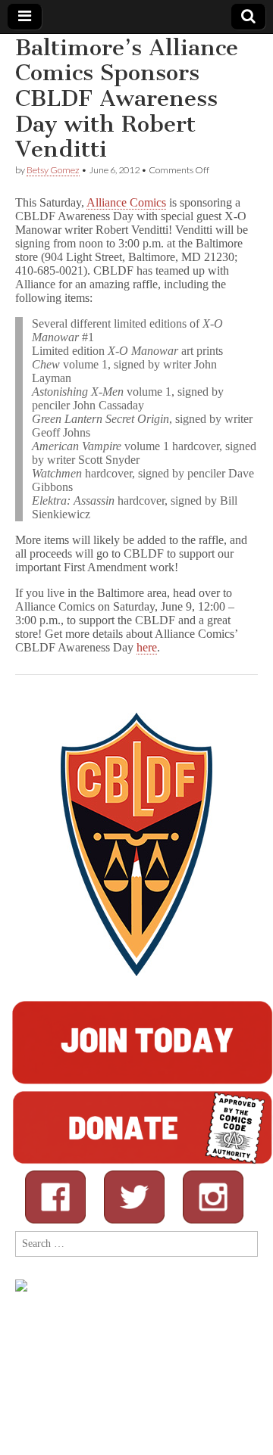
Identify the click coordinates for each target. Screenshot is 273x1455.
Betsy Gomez (53, 170)
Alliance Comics (126, 202)
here (146, 647)
